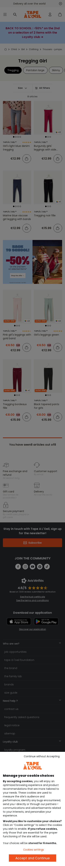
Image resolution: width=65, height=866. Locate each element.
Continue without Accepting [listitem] (42, 756)
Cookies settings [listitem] (33, 849)
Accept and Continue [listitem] (32, 858)
